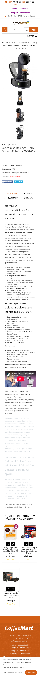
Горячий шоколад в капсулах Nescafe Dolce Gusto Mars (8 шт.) (11, 595)
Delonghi (18, 165)
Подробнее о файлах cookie (12, 672)
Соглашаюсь (30, 672)
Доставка (13, 198)
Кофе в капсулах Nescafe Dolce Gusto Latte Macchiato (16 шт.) (10, 550)
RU (11, 30)
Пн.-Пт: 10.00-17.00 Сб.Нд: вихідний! (21, 16)
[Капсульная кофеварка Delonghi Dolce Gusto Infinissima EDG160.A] (20, 71)
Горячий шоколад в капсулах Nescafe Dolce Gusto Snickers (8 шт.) (29, 550)
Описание (13, 194)
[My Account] (4, 29)
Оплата (29, 198)
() (35, 30)
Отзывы (29, 194)
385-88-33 (20, 5)
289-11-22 (28, 2)
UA (14, 30)
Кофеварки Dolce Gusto (19, 173)
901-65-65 (15, 2)
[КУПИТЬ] (13, 544)
